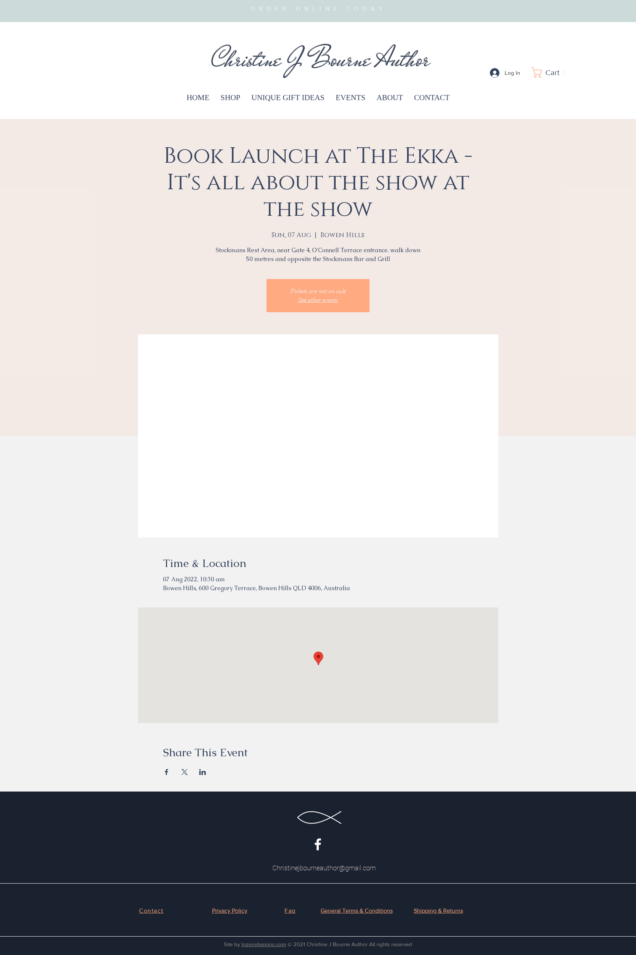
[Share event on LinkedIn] (202, 772)
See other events (318, 300)
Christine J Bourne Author (321, 59)
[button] (550, 72)
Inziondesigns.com (263, 944)
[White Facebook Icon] (318, 844)
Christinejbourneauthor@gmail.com (324, 868)
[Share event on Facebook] (166, 772)
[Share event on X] (184, 772)
